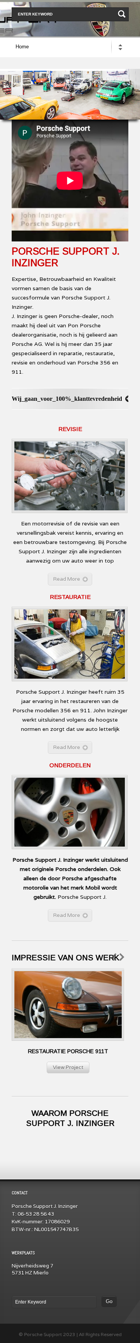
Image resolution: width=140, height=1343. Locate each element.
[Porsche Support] (70, 3)
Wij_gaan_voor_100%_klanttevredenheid (67, 398)
